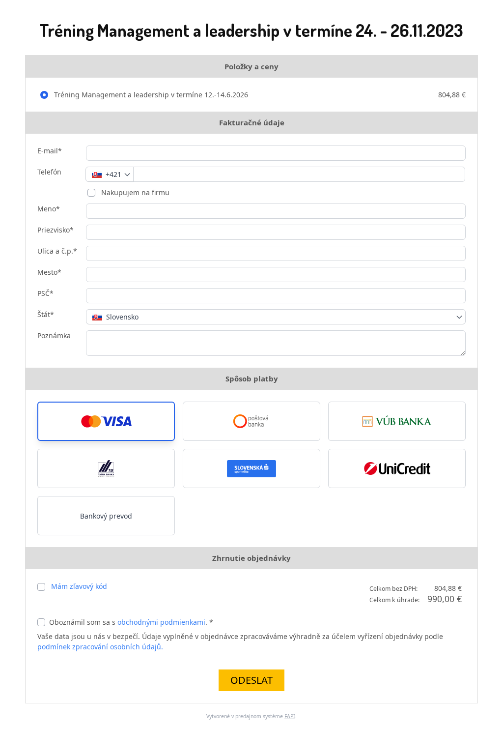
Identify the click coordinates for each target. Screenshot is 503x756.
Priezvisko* (55, 229)
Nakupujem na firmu (134, 192)
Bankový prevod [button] (106, 516)
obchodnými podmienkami (161, 622)
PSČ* (45, 293)
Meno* (48, 208)
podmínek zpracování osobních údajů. (100, 646)
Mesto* (49, 272)
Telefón (49, 171)
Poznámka (54, 335)
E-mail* (49, 150)
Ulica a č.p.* (57, 251)
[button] (106, 421)
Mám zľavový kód (79, 586)
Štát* (45, 314)
